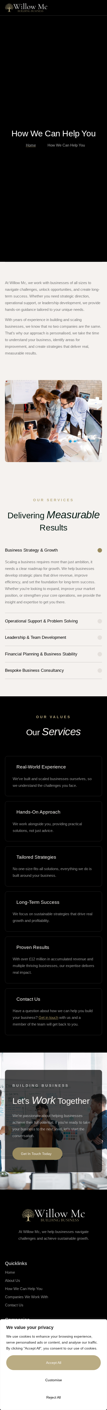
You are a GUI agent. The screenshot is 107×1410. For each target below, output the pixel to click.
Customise (53, 1380)
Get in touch (48, 1017)
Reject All (53, 1397)
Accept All (53, 1363)
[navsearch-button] (85, 6)
